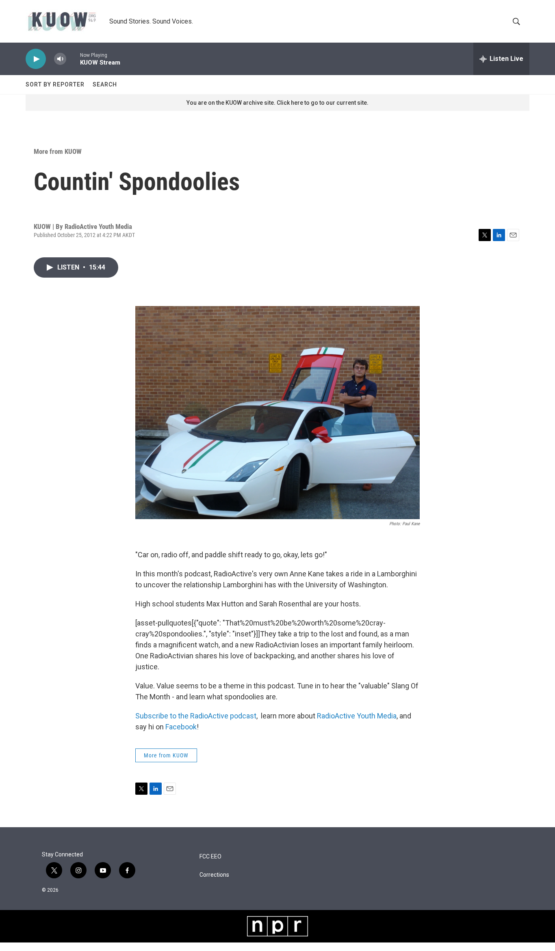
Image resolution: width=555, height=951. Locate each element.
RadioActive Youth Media (357, 716)
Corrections (214, 875)
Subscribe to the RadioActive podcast (195, 716)
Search (105, 84)
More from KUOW (58, 151)
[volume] (60, 59)
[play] (35, 59)
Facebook (181, 726)
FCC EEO (210, 857)
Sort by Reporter (55, 84)
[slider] (73, 58)
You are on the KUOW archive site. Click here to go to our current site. (277, 102)
